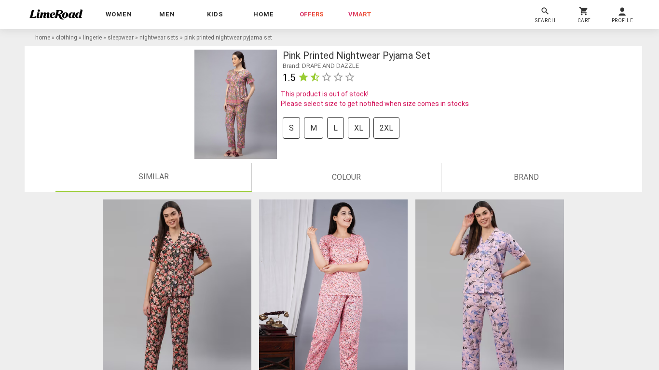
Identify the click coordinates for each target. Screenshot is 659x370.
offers (312, 14)
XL (358, 127)
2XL (386, 127)
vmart (359, 14)
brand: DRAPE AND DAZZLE (321, 65)
